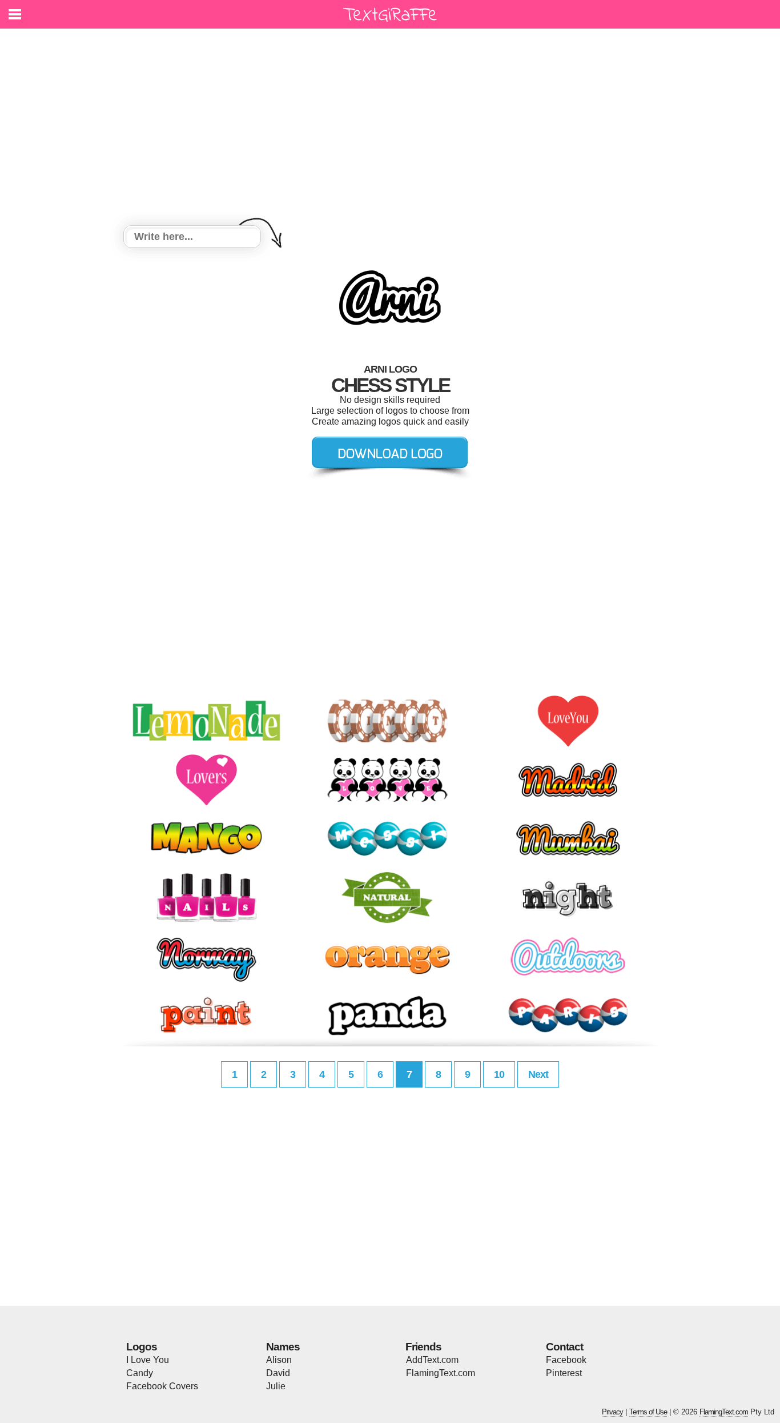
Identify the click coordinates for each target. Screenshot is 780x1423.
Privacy (612, 1412)
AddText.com (432, 1360)
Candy (139, 1373)
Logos (141, 1347)
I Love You (147, 1360)
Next (538, 1074)
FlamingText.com (440, 1373)
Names (283, 1347)
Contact (564, 1347)
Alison (279, 1360)
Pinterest (564, 1373)
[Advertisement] (390, 129)
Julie (276, 1386)
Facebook (566, 1360)
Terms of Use (648, 1412)
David (278, 1373)
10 (499, 1074)
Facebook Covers (162, 1386)
